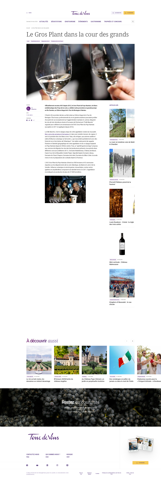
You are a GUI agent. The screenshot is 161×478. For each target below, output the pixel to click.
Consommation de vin (114, 299)
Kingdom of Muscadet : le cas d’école (120, 303)
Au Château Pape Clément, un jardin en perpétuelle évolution (93, 380)
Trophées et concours (113, 22)
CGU (47, 457)
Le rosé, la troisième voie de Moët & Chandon (122, 143)
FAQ (27, 457)
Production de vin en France (57, 41)
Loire (28, 41)
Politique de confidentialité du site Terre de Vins (111, 473)
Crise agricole (30, 376)
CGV (68, 457)
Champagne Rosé (113, 139)
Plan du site (81, 473)
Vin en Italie (112, 376)
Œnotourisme (70, 22)
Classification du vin (35, 41)
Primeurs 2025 (58, 376)
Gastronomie (96, 22)
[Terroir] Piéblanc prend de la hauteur (120, 183)
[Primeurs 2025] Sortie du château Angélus (63, 380)
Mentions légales (89, 473)
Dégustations (56, 22)
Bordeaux (84, 376)
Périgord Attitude (141, 376)
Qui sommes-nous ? (53, 454)
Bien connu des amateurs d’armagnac (57, 134)
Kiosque (70, 454)
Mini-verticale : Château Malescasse (118, 263)
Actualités (43, 22)
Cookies (97, 473)
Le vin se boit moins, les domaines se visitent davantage (38, 380)
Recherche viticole (114, 179)
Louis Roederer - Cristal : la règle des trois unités (121, 223)
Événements (83, 22)
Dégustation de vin (45, 41)
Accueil (28, 28)
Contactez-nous (32, 454)
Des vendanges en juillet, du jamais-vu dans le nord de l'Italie (121, 380)
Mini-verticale (113, 259)
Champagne (112, 219)
